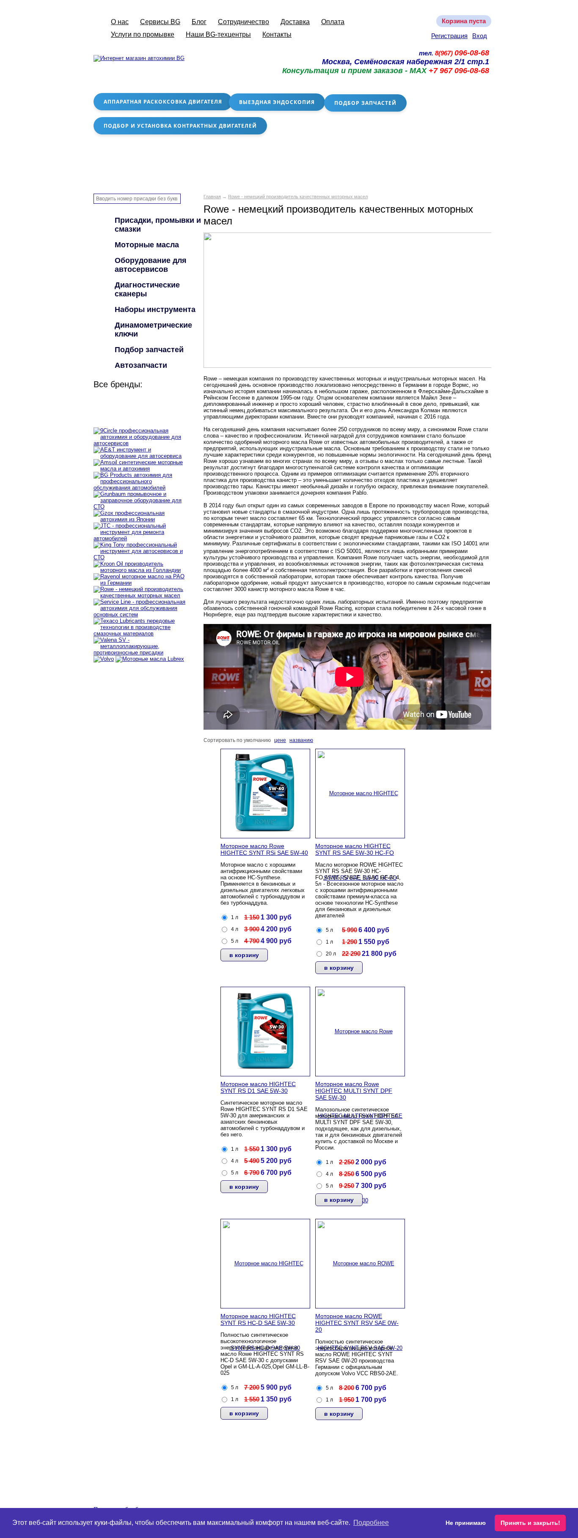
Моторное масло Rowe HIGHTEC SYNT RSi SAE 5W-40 (264, 849)
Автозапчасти (141, 365)
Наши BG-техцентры (218, 34)
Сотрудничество (243, 21)
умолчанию (257, 740)
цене (280, 740)
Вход (479, 35)
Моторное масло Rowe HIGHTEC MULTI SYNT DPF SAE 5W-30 (353, 1091)
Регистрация (449, 35)
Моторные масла (147, 245)
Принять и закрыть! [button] (530, 1522)
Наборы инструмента (155, 309)
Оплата (332, 21)
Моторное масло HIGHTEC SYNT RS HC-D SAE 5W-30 (258, 1319)
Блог (199, 21)
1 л (234, 917)
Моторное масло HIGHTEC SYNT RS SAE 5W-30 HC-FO (354, 849)
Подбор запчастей (365, 103)
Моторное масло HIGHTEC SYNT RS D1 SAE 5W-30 (258, 1087)
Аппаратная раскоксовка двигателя (163, 101)
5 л (234, 941)
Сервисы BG (160, 21)
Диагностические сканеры (147, 289)
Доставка (295, 21)
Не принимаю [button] (466, 1522)
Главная (212, 196)
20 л (331, 954)
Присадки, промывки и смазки (158, 224)
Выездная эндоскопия (277, 102)
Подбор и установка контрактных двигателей (180, 125)
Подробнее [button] (371, 1522)
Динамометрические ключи (153, 329)
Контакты (277, 34)
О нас (120, 21)
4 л (234, 929)
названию (301, 740)
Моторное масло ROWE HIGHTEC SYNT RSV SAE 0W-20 (357, 1323)
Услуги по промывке (142, 34)
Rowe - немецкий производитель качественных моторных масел (298, 196)
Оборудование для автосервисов (151, 265)
